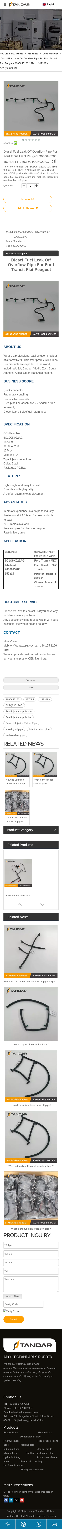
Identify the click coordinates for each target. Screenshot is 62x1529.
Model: (9, 232)
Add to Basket (25, 208)
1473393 (45, 699)
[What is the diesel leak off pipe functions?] (45, 764)
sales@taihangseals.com (24, 1412)
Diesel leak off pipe (30, 1436)
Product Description (17, 253)
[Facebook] (6, 1500)
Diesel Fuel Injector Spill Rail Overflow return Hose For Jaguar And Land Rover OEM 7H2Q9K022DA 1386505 (18, 895)
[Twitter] (16, 1500)
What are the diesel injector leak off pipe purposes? (31, 981)
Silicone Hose (37, 1432)
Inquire (25, 199)
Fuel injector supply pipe (19, 711)
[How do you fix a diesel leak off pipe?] (17, 764)
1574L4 (30, 699)
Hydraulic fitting (11, 1457)
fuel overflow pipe (15, 735)
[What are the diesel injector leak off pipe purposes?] (31, 951)
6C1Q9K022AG (14, 705)
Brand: (9, 241)
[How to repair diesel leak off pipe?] (31, 1014)
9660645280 (12, 699)
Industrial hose (11, 1449)
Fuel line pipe (27, 1444)
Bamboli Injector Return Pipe (21, 723)
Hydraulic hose (11, 1440)
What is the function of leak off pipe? (16, 819)
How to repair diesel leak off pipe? (31, 1044)
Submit (14, 1319)
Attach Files (12, 1296)
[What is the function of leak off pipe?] (17, 802)
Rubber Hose (10, 1432)
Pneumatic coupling (31, 1461)
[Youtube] (22, 1500)
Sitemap (51, 1516)
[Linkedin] (11, 1500)
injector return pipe (39, 729)
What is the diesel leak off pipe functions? (43, 782)
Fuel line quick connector (39, 1453)
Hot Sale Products (13, 1465)
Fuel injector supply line (18, 717)
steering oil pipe (14, 729)
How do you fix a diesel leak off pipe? (17, 781)
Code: (9, 245)
